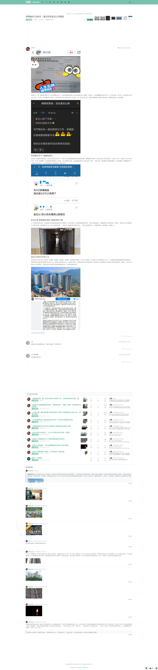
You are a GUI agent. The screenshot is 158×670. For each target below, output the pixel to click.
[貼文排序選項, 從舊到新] (84, 19)
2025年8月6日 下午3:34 (44, 428)
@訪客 (36, 354)
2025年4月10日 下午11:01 (44, 460)
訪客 (32, 341)
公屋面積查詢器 (88, 13)
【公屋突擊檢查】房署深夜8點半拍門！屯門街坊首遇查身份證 (52, 420)
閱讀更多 (130, 483)
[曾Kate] (111, 458)
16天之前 (41, 400)
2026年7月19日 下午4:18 (44, 408)
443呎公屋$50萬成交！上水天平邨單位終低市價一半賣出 (51, 432)
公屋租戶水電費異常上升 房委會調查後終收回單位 (48, 439)
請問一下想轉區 (37, 458)
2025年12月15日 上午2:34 (118, 458)
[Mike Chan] (28, 458)
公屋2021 (33, 47)
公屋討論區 (36, 2)
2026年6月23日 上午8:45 (44, 416)
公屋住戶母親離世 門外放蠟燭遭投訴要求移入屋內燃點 (50, 445)
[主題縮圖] (85, 406)
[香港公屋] (28, 399)
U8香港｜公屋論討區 (82, 667)
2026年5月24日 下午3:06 (44, 421)
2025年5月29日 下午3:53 (44, 440)
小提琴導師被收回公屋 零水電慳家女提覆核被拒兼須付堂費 (51, 426)
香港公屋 (30, 470)
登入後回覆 (89, 19)
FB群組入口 (69, 13)
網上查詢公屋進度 (78, 13)
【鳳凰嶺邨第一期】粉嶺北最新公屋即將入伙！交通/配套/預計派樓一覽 (55, 398)
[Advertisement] (75, 34)
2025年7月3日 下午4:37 (44, 434)
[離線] (28, 49)
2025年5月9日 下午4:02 (44, 453)
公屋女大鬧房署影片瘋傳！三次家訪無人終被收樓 (48, 452)
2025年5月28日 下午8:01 (44, 447)
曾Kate (30, 541)
